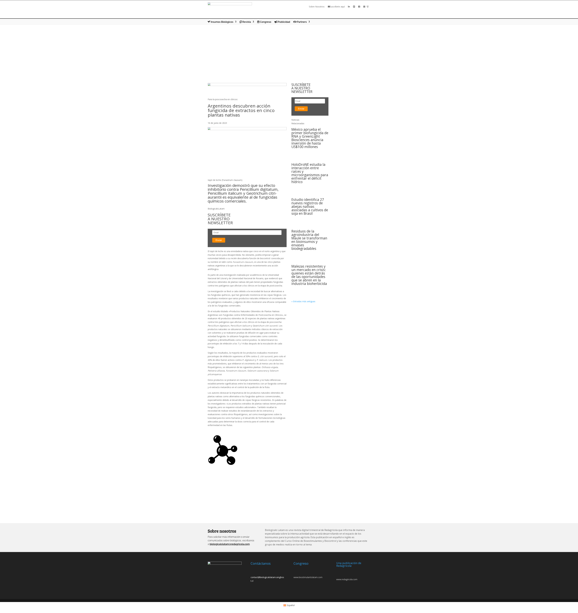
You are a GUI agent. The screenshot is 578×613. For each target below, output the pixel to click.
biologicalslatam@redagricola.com (230, 544)
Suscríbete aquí (337, 6)
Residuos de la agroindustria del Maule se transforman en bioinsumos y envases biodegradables (309, 240)
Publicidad (283, 22)
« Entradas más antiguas (303, 301)
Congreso (265, 22)
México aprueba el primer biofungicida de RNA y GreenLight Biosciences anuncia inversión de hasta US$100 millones (309, 138)
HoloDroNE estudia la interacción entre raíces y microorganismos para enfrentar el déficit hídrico (309, 173)
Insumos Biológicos (221, 22)
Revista (246, 22)
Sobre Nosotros (317, 6)
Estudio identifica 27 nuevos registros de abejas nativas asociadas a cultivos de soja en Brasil (309, 206)
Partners (301, 22)
